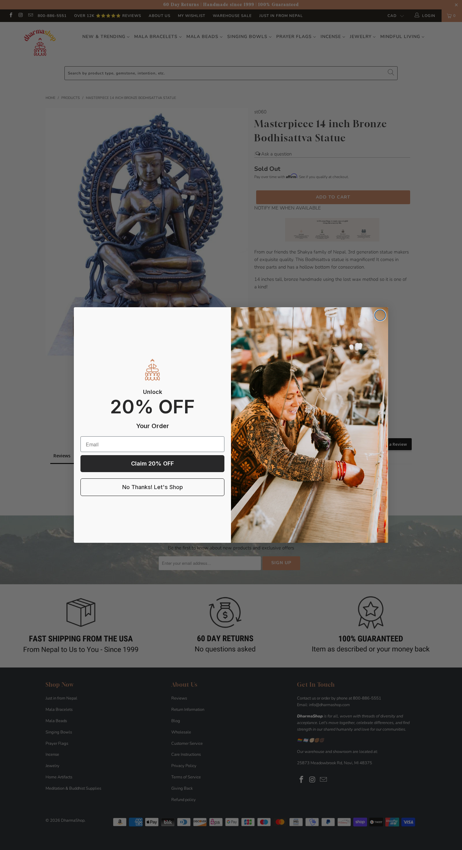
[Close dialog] (380, 315)
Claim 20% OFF (152, 463)
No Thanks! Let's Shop (152, 487)
